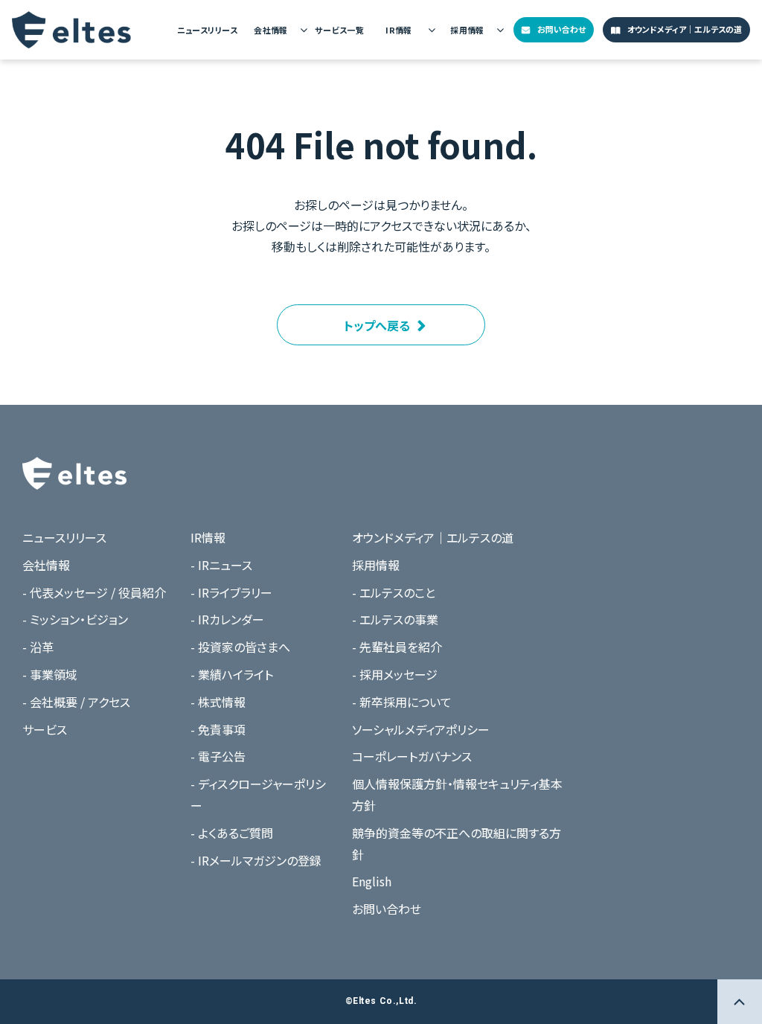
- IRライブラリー (231, 592)
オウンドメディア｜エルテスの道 (684, 29)
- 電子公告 (218, 756)
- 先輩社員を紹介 (397, 647)
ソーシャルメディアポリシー (421, 729)
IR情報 (398, 30)
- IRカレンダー (227, 619)
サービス (44, 729)
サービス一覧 (340, 30)
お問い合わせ (561, 29)
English (371, 881)
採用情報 (467, 30)
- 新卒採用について (402, 702)
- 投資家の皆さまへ (240, 647)
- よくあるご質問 (231, 833)
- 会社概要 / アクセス (76, 702)
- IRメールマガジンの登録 (255, 860)
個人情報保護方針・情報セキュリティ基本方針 (457, 794)
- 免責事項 (218, 729)
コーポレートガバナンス (412, 756)
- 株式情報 (218, 702)
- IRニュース (221, 565)
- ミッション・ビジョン (75, 619)
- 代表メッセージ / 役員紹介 (94, 592)
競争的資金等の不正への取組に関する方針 (456, 843)
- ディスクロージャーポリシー (258, 794)
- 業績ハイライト (231, 674)
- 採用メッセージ (395, 674)
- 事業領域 (49, 674)
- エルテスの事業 (395, 619)
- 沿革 (38, 647)
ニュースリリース (207, 30)
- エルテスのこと (393, 592)
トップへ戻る (377, 325)
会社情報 (271, 30)
